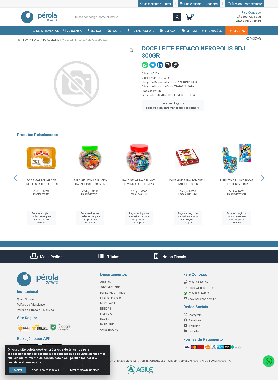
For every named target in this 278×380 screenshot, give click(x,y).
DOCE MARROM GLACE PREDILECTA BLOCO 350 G (41, 182)
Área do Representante (246, 4)
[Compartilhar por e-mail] (168, 65)
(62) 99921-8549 (249, 21)
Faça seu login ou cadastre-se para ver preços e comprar (173, 105)
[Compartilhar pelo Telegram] (152, 65)
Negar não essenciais (45, 369)
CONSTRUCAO (109, 329)
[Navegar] (15, 178)
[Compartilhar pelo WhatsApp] (145, 65)
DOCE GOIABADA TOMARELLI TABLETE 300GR (187, 182)
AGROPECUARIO (110, 287)
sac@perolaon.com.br (202, 299)
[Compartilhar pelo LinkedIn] (160, 65)
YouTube (194, 326)
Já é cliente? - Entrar (157, 4)
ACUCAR (105, 282)
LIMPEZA (106, 314)
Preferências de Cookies (83, 369)
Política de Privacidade (31, 304)
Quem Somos (25, 299)
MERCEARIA (107, 303)
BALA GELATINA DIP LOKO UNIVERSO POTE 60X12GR (139, 182)
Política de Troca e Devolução (35, 310)
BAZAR (104, 319)
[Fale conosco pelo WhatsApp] (268, 361)
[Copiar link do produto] (175, 65)
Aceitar (17, 369)
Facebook (194, 320)
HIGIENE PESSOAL (111, 298)
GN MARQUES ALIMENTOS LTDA (176, 95)
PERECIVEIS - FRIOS (112, 292)
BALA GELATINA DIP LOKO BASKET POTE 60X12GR (90, 182)
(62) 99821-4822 (198, 293)
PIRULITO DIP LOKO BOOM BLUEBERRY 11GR (236, 182)
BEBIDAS (105, 308)
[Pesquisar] (177, 17)
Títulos (112, 257)
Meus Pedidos (52, 257)
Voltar (255, 38)
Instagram (195, 315)
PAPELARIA (107, 324)
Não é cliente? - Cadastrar (201, 4)
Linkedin (193, 331)
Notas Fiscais (174, 257)
